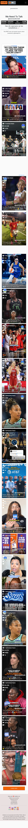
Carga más (14, 788)
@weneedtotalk (20, 73)
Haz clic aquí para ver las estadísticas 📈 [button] (14, 27)
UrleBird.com (17, 796)
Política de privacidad (14, 798)
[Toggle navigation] (26, 2)
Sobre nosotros (14, 803)
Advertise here (21, 175)
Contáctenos (14, 800)
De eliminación (14, 802)
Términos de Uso (14, 799)
